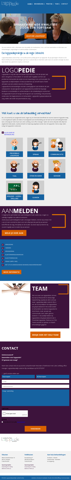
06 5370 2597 (6, 461)
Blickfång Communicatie (62, 478)
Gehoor (57, 176)
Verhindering (9, 251)
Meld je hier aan (14, 233)
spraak (36, 154)
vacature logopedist (35, 36)
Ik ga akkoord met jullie (14, 422)
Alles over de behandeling (9, 134)
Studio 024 (51, 478)
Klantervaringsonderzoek (14, 254)
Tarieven (8, 248)
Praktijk (49, 4)
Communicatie (57, 154)
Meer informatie (11, 272)
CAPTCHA (5, 409)
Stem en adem (36, 176)
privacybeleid (21, 422)
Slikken (35, 197)
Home (30, 4)
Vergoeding (9, 244)
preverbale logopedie (14, 154)
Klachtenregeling (11, 258)
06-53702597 (40, 368)
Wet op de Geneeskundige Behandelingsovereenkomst (23, 265)
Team (57, 4)
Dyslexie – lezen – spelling (14, 197)
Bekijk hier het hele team (45, 334)
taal (15, 176)
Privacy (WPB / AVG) (11, 261)
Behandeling (39, 4)
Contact (64, 4)
